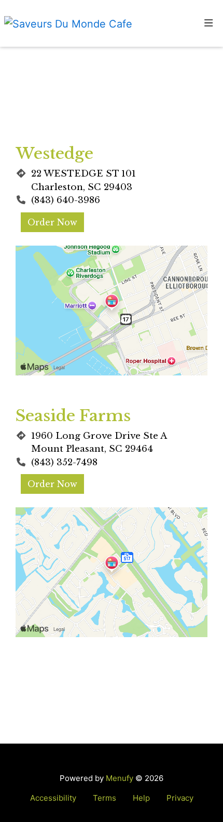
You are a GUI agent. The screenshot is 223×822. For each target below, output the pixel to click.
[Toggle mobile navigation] (209, 24)
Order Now (52, 222)
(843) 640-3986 (65, 200)
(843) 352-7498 (64, 462)
